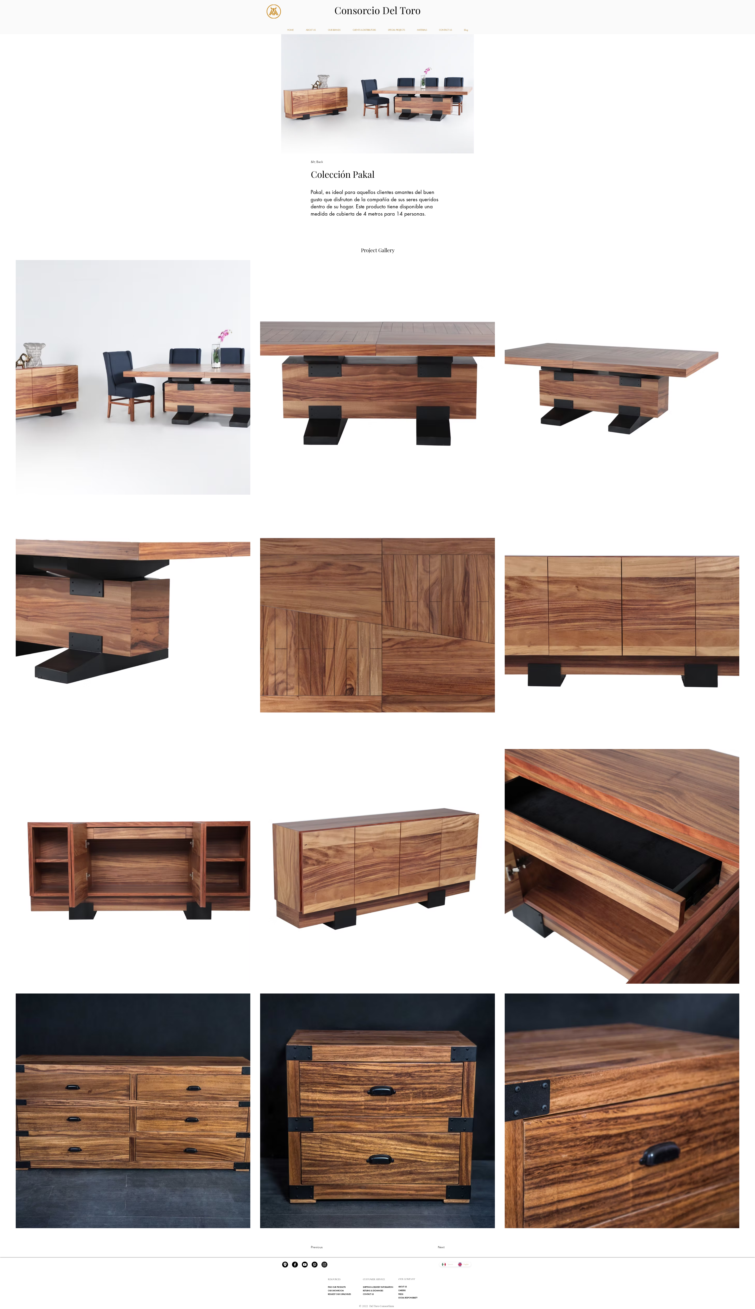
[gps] (285, 1264)
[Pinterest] (315, 1264)
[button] (412, 1294)
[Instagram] (324, 1264)
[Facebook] (295, 1264)
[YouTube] (305, 1264)
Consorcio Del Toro (377, 10)
